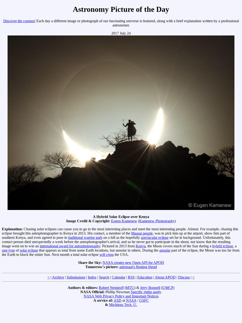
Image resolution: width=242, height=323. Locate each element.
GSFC (144, 300)
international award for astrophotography (70, 246)
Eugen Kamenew (124, 221)
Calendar (118, 277)
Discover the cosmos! (19, 21)
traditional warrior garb (85, 238)
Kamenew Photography (157, 221)
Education (144, 277)
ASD (117, 300)
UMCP (167, 288)
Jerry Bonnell (150, 288)
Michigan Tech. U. (123, 305)
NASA (131, 300)
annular (164, 250)
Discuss (184, 277)
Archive (58, 277)
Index (92, 277)
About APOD (165, 277)
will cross (106, 255)
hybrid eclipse (222, 246)
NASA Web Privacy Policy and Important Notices (121, 296)
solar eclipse (29, 250)
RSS (131, 277)
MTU (130, 288)
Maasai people (142, 233)
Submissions (76, 277)
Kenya (141, 246)
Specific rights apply (146, 292)
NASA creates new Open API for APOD (133, 263)
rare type (8, 250)
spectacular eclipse (155, 238)
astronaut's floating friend (138, 267)
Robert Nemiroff (111, 288)
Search (104, 277)
